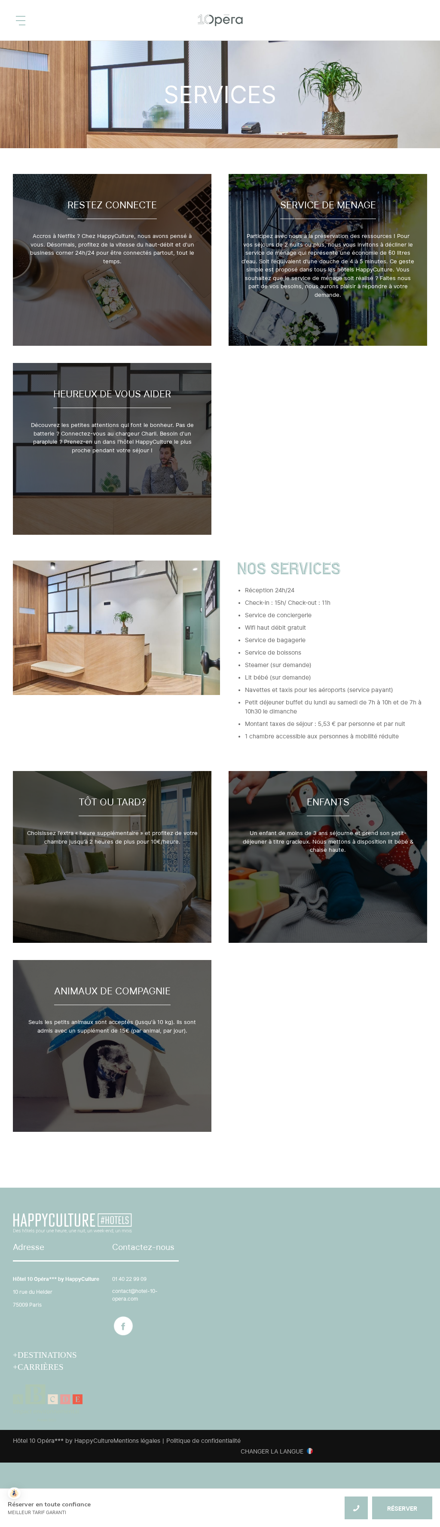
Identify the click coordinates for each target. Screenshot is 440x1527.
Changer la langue (272, 1451)
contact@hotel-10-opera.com (135, 1295)
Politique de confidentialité (203, 1440)
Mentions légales (136, 1440)
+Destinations (45, 1354)
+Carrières (38, 1367)
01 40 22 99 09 (129, 1279)
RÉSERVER (402, 1508)
